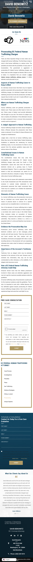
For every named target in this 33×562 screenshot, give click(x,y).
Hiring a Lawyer (8, 394)
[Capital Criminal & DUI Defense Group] (8, 1)
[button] (9, 559)
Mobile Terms (14, 344)
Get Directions (17, 550)
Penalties (6, 378)
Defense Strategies (9, 390)
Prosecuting (7, 398)
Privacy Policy (22, 344)
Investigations (8, 375)
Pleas (5, 382)
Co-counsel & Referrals (18, 21)
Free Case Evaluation (17, 27)
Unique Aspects (8, 401)
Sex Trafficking (8, 386)
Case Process (8, 371)
